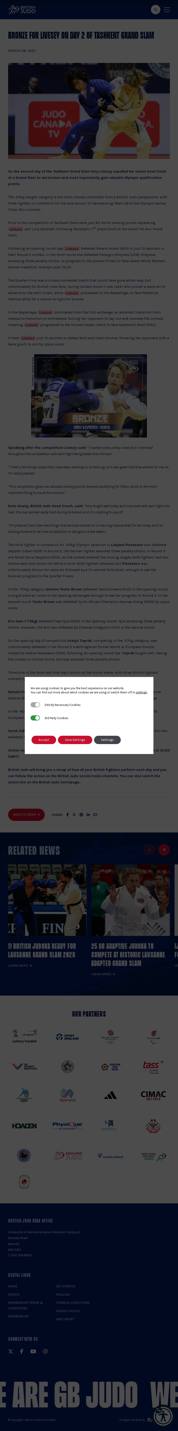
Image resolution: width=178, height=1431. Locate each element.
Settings (107, 740)
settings (141, 692)
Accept (43, 740)
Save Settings (75, 740)
